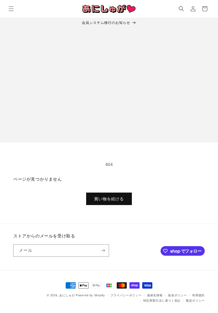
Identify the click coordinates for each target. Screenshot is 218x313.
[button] (11, 9)
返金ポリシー (177, 295)
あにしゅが (67, 295)
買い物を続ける (109, 199)
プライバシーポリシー (125, 295)
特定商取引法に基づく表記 (162, 300)
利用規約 (198, 295)
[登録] (103, 250)
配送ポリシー (195, 300)
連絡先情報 (155, 295)
